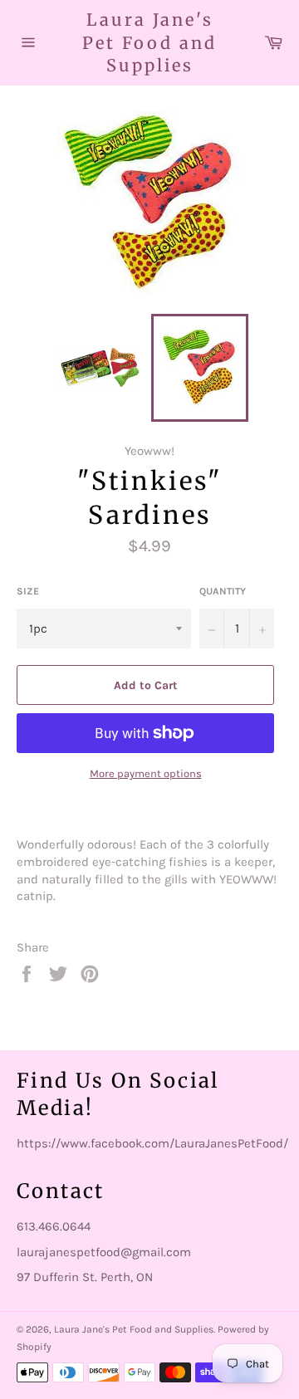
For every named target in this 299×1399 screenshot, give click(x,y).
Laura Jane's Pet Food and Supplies (149, 42)
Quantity (222, 591)
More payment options (146, 773)
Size (28, 591)
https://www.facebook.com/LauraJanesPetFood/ (152, 1143)
